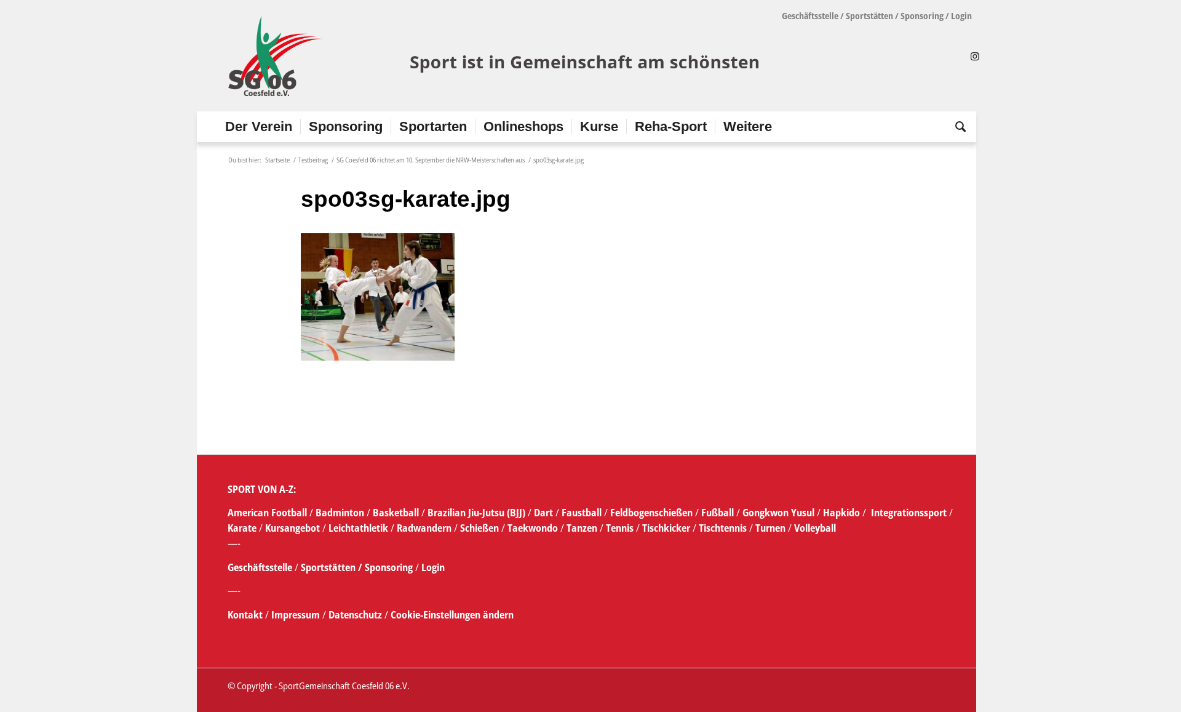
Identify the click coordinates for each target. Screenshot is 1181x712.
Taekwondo (532, 528)
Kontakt (246, 615)
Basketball (397, 512)
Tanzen (582, 528)
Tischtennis (723, 528)
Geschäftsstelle (810, 16)
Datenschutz (355, 615)
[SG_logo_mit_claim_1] (495, 56)
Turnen (770, 528)
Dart (543, 512)
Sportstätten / (331, 567)
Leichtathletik (357, 528)
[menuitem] (258, 126)
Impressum (296, 615)
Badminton (341, 512)
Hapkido (841, 512)
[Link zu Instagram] (975, 56)
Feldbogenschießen (651, 512)
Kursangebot (292, 528)
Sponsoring (922, 16)
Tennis (620, 528)
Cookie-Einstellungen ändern (452, 615)
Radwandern (424, 528)
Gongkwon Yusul (778, 512)
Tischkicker (666, 528)
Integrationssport (909, 512)
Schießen (479, 528)
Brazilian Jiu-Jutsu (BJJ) (476, 512)
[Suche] (956, 126)
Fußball (718, 512)
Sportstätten (869, 16)
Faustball (582, 512)
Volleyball (815, 528)
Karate (242, 528)
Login (961, 16)
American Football (267, 512)
